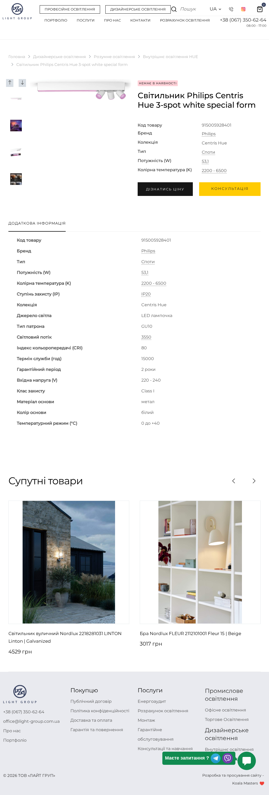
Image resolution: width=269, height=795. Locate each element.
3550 (146, 337)
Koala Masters (245, 783)
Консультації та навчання (165, 748)
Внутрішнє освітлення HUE (170, 56)
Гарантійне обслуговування (156, 734)
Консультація (230, 188)
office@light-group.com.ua (31, 721)
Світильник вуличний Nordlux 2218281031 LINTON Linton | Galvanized (65, 637)
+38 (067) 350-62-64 (243, 20)
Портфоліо (15, 740)
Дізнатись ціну (165, 189)
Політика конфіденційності (99, 710)
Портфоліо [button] (55, 20)
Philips (209, 134)
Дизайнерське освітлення (59, 56)
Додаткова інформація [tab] (37, 223)
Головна (16, 56)
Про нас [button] (112, 20)
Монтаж (146, 720)
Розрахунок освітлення (163, 710)
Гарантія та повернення (96, 729)
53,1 (205, 161)
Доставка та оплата (91, 720)
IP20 (146, 294)
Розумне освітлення (114, 56)
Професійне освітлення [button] (70, 9)
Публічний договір (91, 701)
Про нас (12, 730)
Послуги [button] (86, 20)
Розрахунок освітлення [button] (185, 20)
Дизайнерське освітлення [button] (138, 9)
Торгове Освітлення (227, 719)
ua (213, 9)
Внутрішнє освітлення (229, 749)
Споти (208, 152)
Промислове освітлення (224, 694)
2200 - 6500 (214, 170)
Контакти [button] (140, 20)
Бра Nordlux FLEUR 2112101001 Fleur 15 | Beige (190, 633)
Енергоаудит (152, 701)
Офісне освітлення (225, 710)
